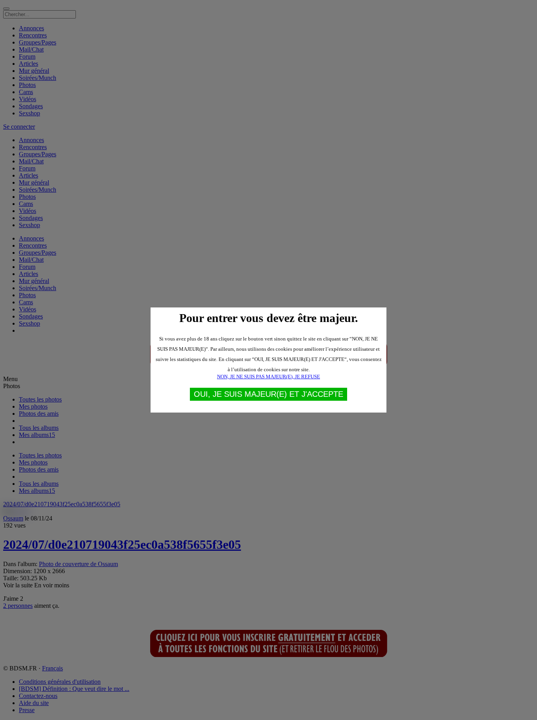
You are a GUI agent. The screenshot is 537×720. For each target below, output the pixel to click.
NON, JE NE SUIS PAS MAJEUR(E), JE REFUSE (268, 376)
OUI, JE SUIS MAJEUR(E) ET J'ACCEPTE (268, 394)
